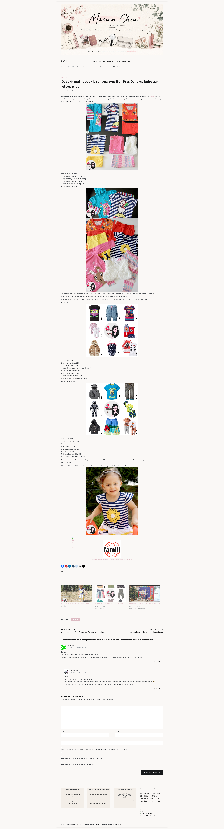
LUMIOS (125, 797)
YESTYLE (125, 793)
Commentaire (66, 704)
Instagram (146, 812)
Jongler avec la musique (73, 794)
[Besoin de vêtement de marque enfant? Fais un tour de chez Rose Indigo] (111, 593)
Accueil (95, 61)
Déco (129, 61)
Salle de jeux (110, 61)
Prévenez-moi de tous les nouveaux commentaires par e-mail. (82, 759)
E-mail (117, 731)
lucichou (71, 645)
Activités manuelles (121, 61)
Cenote (97, 824)
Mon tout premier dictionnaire (99, 803)
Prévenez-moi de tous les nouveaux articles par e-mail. (80, 765)
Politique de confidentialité (87, 753)
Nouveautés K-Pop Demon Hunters (99, 799)
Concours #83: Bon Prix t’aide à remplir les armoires (75, 603)
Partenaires (147, 813)
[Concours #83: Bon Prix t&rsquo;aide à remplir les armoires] (77, 593)
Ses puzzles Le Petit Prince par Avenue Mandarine (82, 631)
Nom (62, 731)
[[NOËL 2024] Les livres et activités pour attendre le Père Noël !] (145, 593)
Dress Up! (64, 77)
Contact (145, 810)
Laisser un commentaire (152, 772)
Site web (64, 739)
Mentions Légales (149, 815)
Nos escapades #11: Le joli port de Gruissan (144, 631)
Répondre (159, 661)
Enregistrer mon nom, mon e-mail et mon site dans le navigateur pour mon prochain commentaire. (94, 749)
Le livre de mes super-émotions (99, 794)
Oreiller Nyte (73, 803)
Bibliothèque (102, 61)
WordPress (118, 824)
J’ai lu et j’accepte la (80, 753)
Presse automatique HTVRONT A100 (72, 799)
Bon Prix (151, 96)
